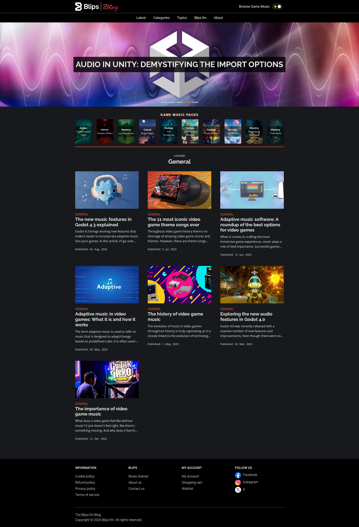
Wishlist (187, 489)
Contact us (136, 489)
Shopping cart (192, 482)
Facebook (250, 475)
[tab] (164, 102)
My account (190, 476)
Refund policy (85, 482)
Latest (141, 18)
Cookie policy (85, 476)
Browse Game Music (254, 6)
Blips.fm (200, 18)
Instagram (250, 482)
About (218, 18)
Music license (138, 476)
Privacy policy (85, 489)
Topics (182, 18)
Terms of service (87, 495)
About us (135, 482)
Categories (161, 18)
